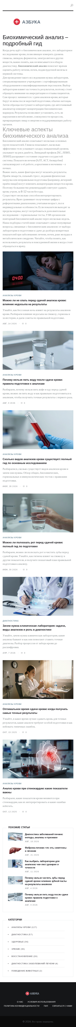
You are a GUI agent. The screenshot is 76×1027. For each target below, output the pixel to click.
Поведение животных (26, 971)
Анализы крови (12, 295)
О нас (20, 1002)
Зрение (18, 949)
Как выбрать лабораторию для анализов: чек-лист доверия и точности (42, 864)
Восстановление (24, 956)
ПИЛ (46, 1006)
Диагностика (11, 621)
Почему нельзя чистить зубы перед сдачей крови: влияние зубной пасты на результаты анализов (46, 881)
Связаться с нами (62, 1006)
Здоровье (19, 942)
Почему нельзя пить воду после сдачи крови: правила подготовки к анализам (46, 897)
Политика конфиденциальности (21, 1006)
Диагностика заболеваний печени (34, 963)
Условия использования (41, 1002)
